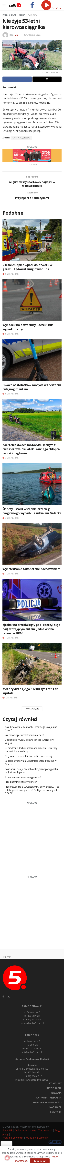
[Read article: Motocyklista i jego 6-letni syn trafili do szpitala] (32, 664)
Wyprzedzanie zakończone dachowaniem (31, 569)
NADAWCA (55, 1107)
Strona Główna (9, 14)
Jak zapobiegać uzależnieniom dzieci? (24, 735)
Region (22, 14)
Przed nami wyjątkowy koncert (21, 781)
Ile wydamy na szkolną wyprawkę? (23, 777)
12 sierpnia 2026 (11, 458)
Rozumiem (39, 1160)
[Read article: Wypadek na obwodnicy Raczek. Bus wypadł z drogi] (32, 300)
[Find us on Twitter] (8, 997)
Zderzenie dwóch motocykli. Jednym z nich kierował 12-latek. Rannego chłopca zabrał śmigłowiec (31, 449)
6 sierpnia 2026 (11, 698)
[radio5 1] (32, 155)
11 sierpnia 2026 (11, 574)
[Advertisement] (32, 837)
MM (16, 34)
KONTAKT (56, 1111)
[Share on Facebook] (17, 79)
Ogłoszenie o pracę (25, 1130)
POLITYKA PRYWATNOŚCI (47, 1102)
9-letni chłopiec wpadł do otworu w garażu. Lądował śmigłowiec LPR (27, 267)
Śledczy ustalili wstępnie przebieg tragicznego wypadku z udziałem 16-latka (31, 511)
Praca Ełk (7, 1130)
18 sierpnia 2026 (11, 394)
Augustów (32, 14)
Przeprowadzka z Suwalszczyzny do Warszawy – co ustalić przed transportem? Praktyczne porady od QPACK (32, 790)
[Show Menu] (4, 5)
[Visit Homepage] (15, 4)
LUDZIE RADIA (54, 1088)
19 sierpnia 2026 (11, 274)
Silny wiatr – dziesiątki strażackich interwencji (28, 756)
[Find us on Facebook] (3, 997)
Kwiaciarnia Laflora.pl (37, 1137)
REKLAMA (56, 1092)
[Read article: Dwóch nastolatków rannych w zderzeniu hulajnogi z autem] (32, 360)
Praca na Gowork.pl (12, 1137)
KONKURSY (55, 1083)
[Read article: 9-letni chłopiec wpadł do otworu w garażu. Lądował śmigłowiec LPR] (32, 240)
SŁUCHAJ (57, 8)
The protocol (45, 1130)
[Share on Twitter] (47, 79)
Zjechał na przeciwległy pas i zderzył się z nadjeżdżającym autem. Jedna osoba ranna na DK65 (31, 629)
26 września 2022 (32, 34)
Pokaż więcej (32, 708)
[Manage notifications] (7, 1157)
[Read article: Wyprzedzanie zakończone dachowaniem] (32, 544)
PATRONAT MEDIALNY (49, 1097)
